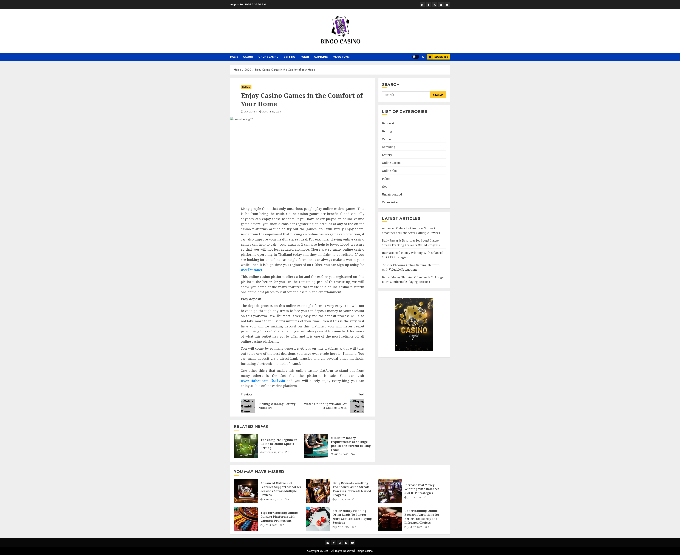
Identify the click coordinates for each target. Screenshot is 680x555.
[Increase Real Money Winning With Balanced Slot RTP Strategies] (390, 491)
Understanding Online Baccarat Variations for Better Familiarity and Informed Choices (421, 517)
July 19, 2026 (414, 497)
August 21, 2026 (273, 499)
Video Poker (341, 57)
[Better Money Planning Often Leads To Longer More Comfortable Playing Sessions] (318, 519)
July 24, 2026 (342, 499)
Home (234, 57)
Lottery (387, 155)
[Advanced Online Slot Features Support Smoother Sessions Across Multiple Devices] (246, 491)
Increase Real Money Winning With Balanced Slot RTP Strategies (422, 489)
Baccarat (388, 123)
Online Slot (389, 171)
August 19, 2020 (271, 112)
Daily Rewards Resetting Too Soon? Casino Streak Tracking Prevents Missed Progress (352, 489)
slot (384, 186)
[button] (423, 56)
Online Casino (268, 57)
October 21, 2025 (273, 452)
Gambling (321, 57)
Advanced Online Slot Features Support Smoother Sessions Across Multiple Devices (280, 489)
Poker (305, 57)
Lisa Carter (250, 112)
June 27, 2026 (414, 527)
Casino (248, 57)
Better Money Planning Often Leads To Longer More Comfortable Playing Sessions (352, 517)
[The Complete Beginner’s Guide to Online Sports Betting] (246, 446)
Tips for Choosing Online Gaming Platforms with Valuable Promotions (411, 267)
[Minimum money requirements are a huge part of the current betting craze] (316, 446)
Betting (289, 57)
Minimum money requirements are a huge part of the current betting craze (351, 444)
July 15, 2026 (270, 525)
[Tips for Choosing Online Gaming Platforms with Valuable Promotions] (246, 519)
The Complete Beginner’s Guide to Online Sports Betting (278, 444)
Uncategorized (392, 194)
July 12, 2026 (342, 527)
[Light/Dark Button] (415, 57)
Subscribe (441, 57)
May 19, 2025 (341, 454)
